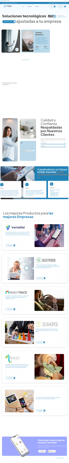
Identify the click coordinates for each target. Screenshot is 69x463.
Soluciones (30, 6)
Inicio (23, 6)
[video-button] (17, 49)
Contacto (37, 6)
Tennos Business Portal (4, 0)
